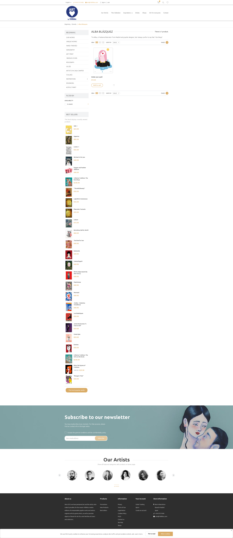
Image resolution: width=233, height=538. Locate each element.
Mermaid (76, 292)
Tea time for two (79, 240)
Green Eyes (77, 334)
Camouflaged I (78, 261)
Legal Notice (121, 510)
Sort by (108, 42)
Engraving (70, 83)
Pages (163, 42)
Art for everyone (154, 13)
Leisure (76, 219)
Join (108, 2)
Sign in (103, 2)
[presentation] (59, 475)
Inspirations (127, 13)
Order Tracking (140, 504)
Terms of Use (122, 507)
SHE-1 (75, 126)
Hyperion (76, 136)
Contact (165, 13)
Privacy (120, 504)
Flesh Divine (77, 282)
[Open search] (163, 2)
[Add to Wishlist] (114, 85)
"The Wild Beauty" (79, 188)
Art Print (69, 54)
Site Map (120, 522)
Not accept (151, 534)
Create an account (141, 510)
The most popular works (76, 390)
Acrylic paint (71, 87)
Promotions (103, 504)
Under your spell (96, 77)
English (67, 2)
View (92, 42)
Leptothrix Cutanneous (80, 199)
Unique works (71, 41)
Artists (137, 13)
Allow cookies (165, 534)
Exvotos (76, 344)
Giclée (68, 66)
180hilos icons (71, 58)
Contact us (121, 519)
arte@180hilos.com (92, 2)
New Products (104, 507)
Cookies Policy (122, 513)
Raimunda (77, 251)
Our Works (104, 13)
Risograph (70, 62)
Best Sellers (103, 510)
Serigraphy (70, 50)
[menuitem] (104, 12)
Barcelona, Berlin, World (81, 230)
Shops (144, 13)
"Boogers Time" (78, 376)
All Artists (116, 486)
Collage (69, 75)
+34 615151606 (79, 2)
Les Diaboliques (78, 313)
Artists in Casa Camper (75, 71)
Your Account (141, 499)
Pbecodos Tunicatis (79, 209)
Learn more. (139, 534)
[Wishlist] (167, 2)
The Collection (115, 13)
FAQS (119, 516)
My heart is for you (79, 157)
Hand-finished (71, 46)
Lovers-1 (76, 147)
